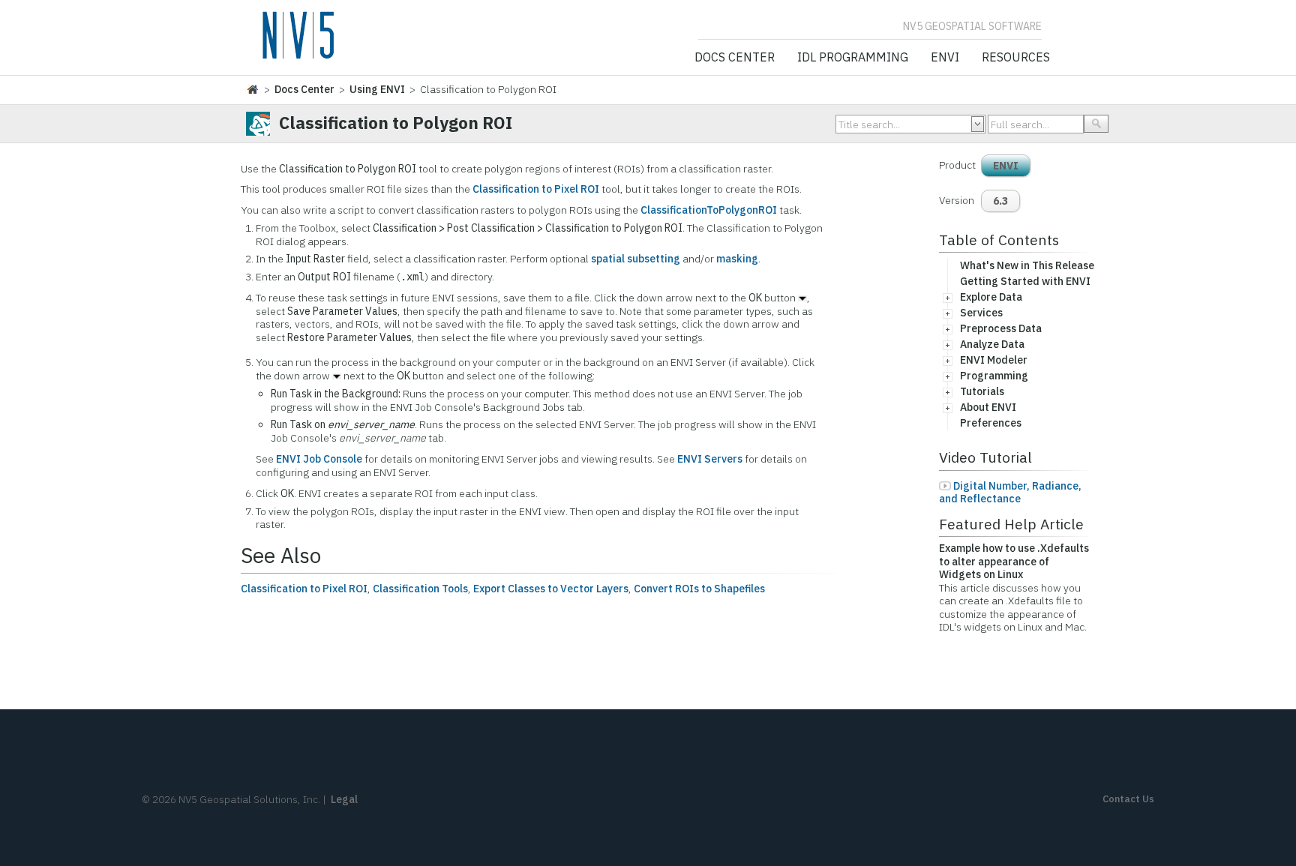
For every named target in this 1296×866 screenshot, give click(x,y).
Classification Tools (420, 588)
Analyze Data (992, 344)
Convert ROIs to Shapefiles (699, 588)
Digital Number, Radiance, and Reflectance (1010, 492)
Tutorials (982, 391)
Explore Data (991, 297)
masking (737, 258)
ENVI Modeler (994, 360)
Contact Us (1128, 799)
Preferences (991, 423)
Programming (994, 375)
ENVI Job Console (319, 459)
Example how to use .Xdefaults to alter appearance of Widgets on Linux (1014, 561)
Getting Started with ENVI (1025, 281)
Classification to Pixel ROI (535, 189)
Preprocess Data (1001, 328)
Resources (1016, 57)
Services (981, 312)
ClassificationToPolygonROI (708, 210)
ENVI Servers (709, 459)
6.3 (1000, 201)
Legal (344, 799)
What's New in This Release (1027, 265)
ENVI (945, 57)
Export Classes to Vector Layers (550, 588)
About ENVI (988, 407)
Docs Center (734, 57)
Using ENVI (377, 89)
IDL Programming (852, 57)
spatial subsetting (635, 258)
